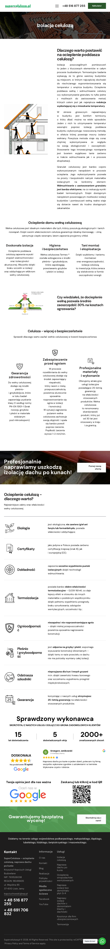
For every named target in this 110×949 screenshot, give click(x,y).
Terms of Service (31, 943)
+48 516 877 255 (73, 6)
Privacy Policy (11, 943)
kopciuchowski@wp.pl (16, 893)
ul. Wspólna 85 (11, 884)
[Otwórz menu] (57, 6)
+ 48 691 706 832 (16, 911)
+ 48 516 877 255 (16, 901)
